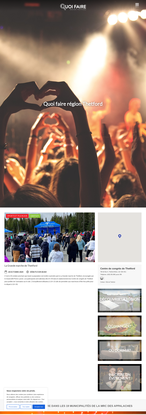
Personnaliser (13, 407)
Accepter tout (39, 407)
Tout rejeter (26, 407)
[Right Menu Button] (137, 4)
